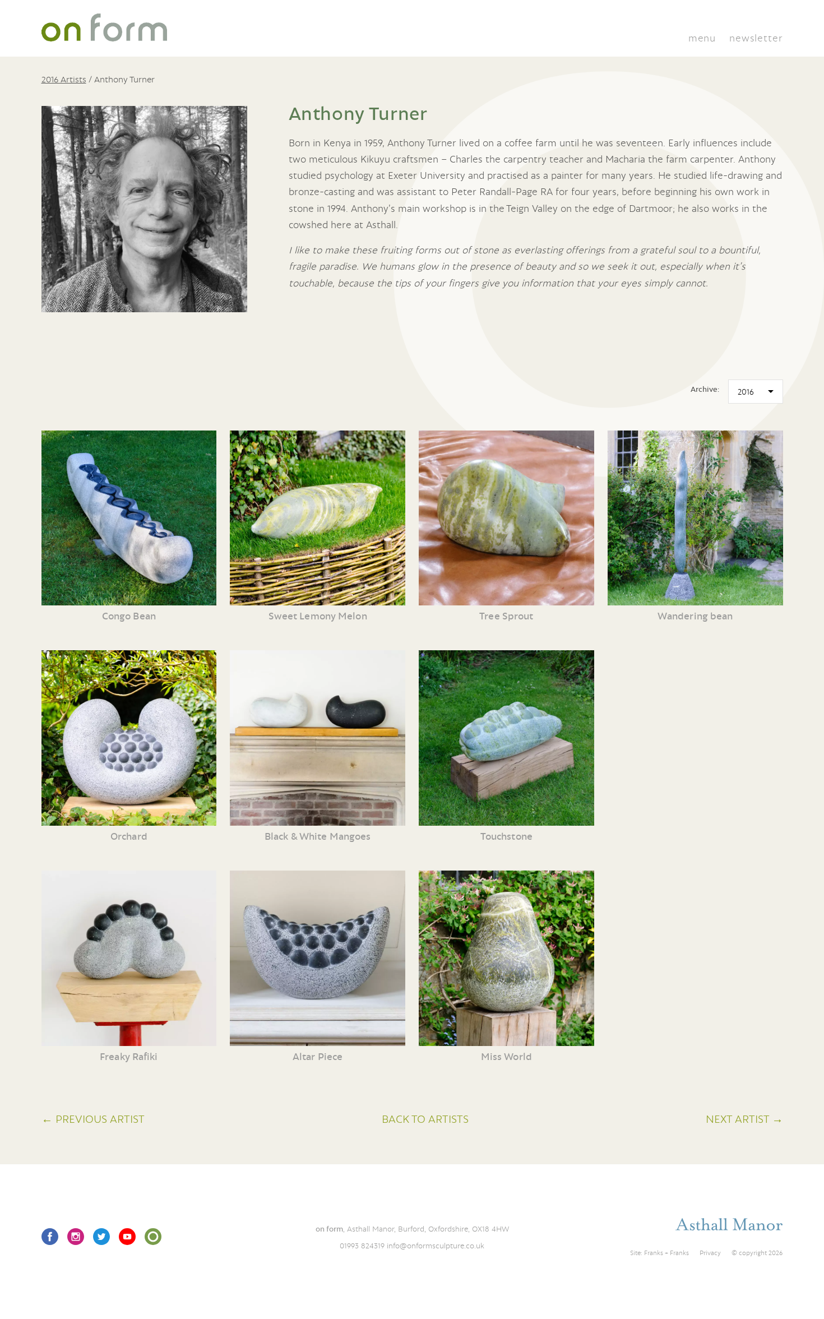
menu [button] (702, 38)
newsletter (756, 38)
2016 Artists (63, 79)
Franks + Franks (666, 1253)
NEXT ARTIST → (744, 1118)
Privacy (710, 1253)
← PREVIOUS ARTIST (93, 1118)
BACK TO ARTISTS (425, 1118)
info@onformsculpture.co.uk (435, 1245)
